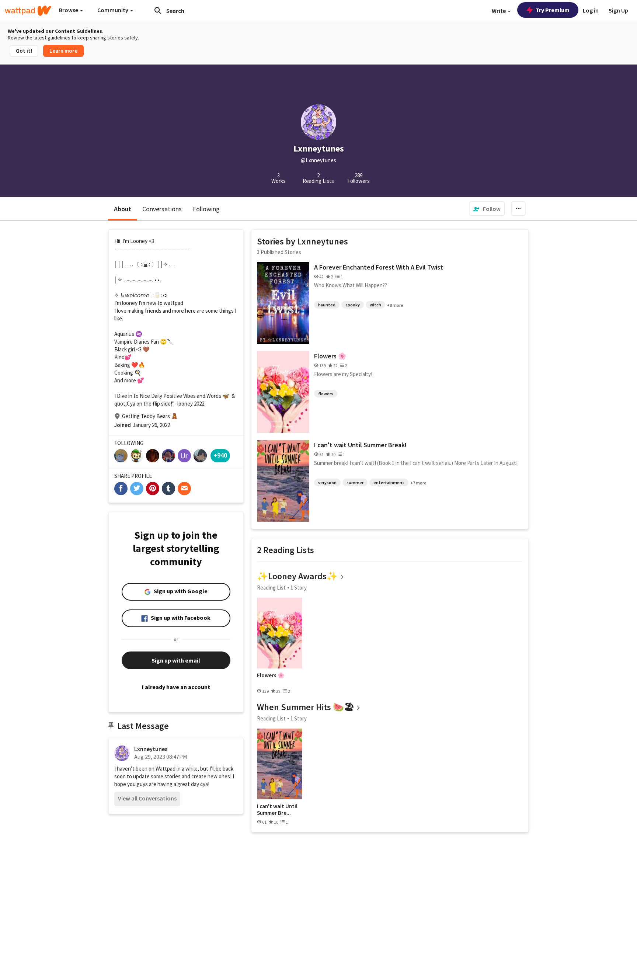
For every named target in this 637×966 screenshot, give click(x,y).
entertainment (388, 482)
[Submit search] (158, 10)
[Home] (28, 11)
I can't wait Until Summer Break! (360, 445)
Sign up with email (176, 660)
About (122, 209)
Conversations (162, 209)
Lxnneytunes (150, 749)
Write (499, 10)
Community (113, 10)
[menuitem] (487, 208)
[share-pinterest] (152, 488)
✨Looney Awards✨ (297, 576)
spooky (352, 304)
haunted (326, 304)
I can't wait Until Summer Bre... (277, 809)
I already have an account (176, 687)
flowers (325, 393)
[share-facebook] (121, 488)
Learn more (63, 50)
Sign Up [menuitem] (618, 10)
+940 (220, 455)
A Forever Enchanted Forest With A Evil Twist (378, 267)
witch (375, 304)
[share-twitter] (136, 488)
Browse (69, 10)
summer (355, 482)
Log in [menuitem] (591, 10)
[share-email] (184, 488)
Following (206, 209)
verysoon (327, 482)
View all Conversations (147, 798)
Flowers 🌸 (330, 356)
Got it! (24, 50)
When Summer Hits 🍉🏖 (305, 707)
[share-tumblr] (168, 488)
